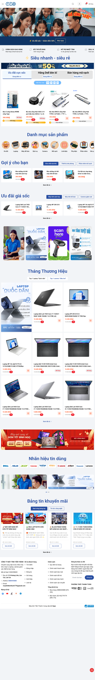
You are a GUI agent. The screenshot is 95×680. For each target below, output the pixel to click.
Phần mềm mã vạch (85, 163)
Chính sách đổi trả (56, 575)
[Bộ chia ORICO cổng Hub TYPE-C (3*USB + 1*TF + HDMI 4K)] (59, 99)
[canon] (61, 466)
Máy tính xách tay (54, 197)
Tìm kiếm (29, 565)
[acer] (24, 466)
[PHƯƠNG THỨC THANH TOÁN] (82, 589)
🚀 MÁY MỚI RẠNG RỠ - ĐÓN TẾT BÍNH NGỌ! (11, 528)
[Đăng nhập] (79, 4)
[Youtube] (7, 593)
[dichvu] (13, 243)
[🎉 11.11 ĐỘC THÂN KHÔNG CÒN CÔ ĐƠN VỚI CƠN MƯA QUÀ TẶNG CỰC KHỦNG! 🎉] (83, 518)
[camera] (81, 243)
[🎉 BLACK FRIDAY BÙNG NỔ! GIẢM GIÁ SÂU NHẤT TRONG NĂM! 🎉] (59, 518)
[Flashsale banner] (47, 66)
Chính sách (51, 562)
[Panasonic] (80, 466)
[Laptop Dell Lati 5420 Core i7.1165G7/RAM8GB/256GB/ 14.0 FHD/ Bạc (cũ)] (47, 390)
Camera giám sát (86, 197)
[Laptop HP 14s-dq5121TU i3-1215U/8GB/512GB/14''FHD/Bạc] (70, 207)
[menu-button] (2, 4)
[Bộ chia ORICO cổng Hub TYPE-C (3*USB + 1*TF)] (82, 99)
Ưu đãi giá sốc (15, 196)
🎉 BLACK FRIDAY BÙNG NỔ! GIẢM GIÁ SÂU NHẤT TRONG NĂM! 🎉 (58, 528)
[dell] (6, 466)
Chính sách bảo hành (57, 579)
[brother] (43, 466)
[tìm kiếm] (72, 4)
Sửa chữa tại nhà (50, 163)
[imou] (52, 466)
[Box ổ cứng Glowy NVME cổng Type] (12, 99)
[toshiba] (33, 466)
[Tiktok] (12, 593)
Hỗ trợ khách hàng (30, 562)
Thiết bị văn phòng (68, 163)
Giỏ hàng (29, 575)
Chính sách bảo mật (56, 572)
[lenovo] (89, 466)
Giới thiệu (29, 579)
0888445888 (12, 581)
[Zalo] (21, 593)
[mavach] (58, 243)
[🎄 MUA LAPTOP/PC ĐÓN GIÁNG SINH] (36, 518)
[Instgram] (16, 593)
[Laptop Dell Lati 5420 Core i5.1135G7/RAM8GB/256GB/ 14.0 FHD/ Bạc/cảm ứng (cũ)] (78, 390)
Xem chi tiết (8, 546)
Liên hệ (28, 583)
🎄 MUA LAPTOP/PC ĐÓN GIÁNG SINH (35, 528)
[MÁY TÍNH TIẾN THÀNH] (10, 4)
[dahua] (71, 466)
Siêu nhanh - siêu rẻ (50, 58)
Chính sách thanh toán (57, 568)
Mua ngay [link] (60, 41)
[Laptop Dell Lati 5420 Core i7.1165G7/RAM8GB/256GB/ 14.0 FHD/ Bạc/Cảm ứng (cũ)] (16, 390)
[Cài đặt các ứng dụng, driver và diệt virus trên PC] (70, 174)
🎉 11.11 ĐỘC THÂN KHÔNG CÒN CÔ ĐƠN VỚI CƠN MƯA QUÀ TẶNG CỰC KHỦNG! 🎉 (82, 528)
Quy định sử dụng (55, 565)
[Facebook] (3, 594)
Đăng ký (29, 572)
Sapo (54, 606)
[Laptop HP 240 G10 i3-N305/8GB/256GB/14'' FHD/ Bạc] (38, 207)
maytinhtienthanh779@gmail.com (14, 586)
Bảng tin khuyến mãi (47, 501)
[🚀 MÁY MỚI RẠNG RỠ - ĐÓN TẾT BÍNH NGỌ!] (12, 518)
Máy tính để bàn (70, 197)
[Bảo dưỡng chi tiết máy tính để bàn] (38, 174)
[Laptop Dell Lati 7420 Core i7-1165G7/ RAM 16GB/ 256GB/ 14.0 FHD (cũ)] (7, 207)
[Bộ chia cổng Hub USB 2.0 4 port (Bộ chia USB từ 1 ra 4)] (36, 99)
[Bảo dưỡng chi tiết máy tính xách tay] (7, 174)
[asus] (15, 466)
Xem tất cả (46, 185)
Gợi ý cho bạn (14, 162)
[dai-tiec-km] (47, 22)
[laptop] (36, 243)
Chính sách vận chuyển (57, 583)
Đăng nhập (29, 568)
